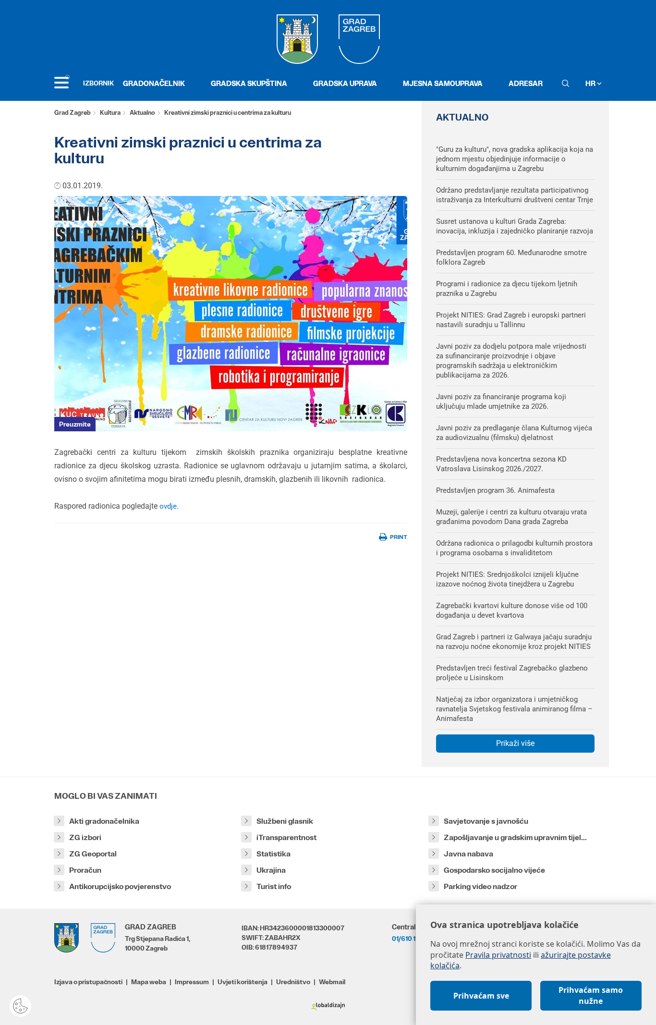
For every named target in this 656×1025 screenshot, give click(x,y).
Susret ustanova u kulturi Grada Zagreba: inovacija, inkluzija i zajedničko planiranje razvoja (514, 226)
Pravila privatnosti (498, 955)
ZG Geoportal (93, 854)
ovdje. (169, 506)
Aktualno (142, 112)
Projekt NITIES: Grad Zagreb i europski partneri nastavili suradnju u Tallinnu (511, 320)
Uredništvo (293, 982)
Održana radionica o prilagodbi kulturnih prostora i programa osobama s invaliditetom (514, 548)
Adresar (526, 83)
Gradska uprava (345, 83)
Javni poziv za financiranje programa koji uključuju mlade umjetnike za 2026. (501, 401)
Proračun (85, 870)
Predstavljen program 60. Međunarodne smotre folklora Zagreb (511, 257)
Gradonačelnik (154, 83)
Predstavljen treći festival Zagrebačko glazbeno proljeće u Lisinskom (512, 673)
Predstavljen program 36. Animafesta (495, 490)
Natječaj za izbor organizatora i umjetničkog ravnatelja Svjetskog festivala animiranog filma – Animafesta (514, 709)
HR (591, 83)
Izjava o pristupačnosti (88, 982)
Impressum (192, 982)
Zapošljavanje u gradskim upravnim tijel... (515, 837)
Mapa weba (148, 982)
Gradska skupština (249, 83)
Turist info (273, 886)
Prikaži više (515, 743)
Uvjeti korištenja (242, 982)
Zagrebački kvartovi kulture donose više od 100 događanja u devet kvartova (511, 610)
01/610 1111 (407, 938)
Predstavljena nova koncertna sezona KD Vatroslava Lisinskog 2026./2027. (501, 464)
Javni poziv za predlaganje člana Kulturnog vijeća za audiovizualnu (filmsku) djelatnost (514, 433)
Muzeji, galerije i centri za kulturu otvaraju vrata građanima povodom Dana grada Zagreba (511, 517)
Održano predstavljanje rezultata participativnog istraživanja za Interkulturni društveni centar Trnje (514, 195)
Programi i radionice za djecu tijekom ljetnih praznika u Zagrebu (506, 289)
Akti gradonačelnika (104, 821)
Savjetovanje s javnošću (486, 821)
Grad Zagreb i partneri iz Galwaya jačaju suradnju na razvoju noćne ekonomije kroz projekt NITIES (514, 642)
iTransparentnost (286, 837)
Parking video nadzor (480, 886)
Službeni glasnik (284, 821)
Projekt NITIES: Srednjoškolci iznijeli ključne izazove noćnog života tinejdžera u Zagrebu (507, 579)
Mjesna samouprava (443, 83)
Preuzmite (75, 424)
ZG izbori (85, 837)
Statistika (273, 854)
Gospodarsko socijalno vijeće (494, 870)
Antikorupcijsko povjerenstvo (120, 886)
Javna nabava (468, 854)
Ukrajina (271, 870)
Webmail (332, 982)
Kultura (110, 112)
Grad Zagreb (72, 112)
